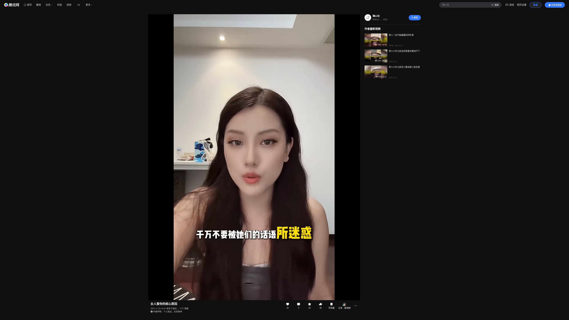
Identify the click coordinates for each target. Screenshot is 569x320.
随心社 (376, 16)
